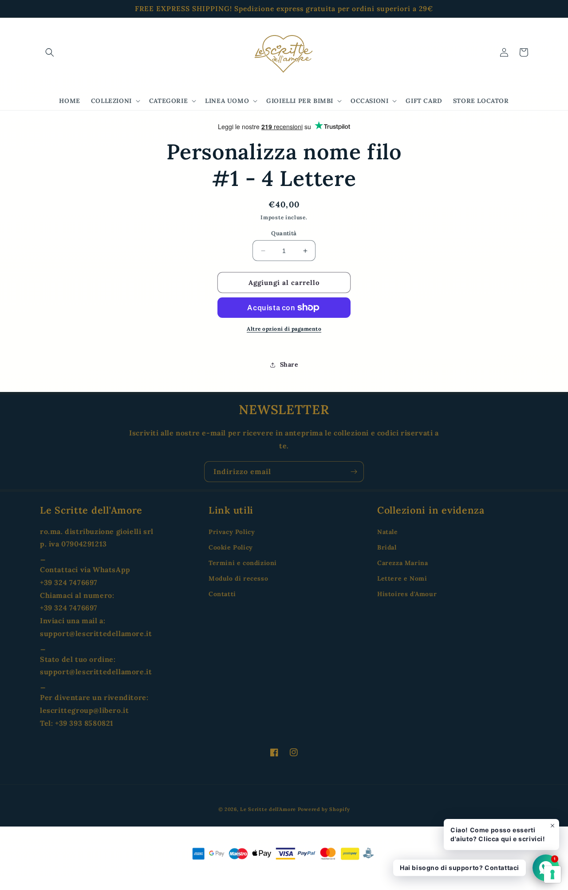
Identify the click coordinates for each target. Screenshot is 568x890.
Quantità (283, 233)
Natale (387, 532)
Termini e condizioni (243, 563)
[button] (49, 52)
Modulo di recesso (238, 578)
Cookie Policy (231, 547)
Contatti (222, 594)
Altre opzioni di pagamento (284, 328)
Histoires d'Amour (407, 594)
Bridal (387, 547)
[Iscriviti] (353, 471)
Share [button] (289, 364)
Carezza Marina (402, 563)
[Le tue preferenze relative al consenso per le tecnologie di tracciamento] (552, 874)
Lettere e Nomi (402, 578)
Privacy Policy (232, 532)
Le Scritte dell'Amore (268, 809)
